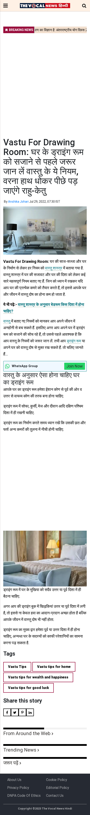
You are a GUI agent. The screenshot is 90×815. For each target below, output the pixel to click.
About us (14, 780)
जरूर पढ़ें (10, 763)
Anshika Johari (18, 201)
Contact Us (55, 795)
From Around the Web (26, 733)
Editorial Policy (57, 788)
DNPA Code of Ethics (24, 795)
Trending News (19, 750)
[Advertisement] (45, 82)
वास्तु (6, 321)
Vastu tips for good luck (28, 688)
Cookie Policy (56, 780)
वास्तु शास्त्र (53, 268)
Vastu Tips (17, 667)
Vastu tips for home (54, 667)
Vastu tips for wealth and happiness (38, 677)
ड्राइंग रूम (74, 341)
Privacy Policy (18, 788)
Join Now (74, 366)
